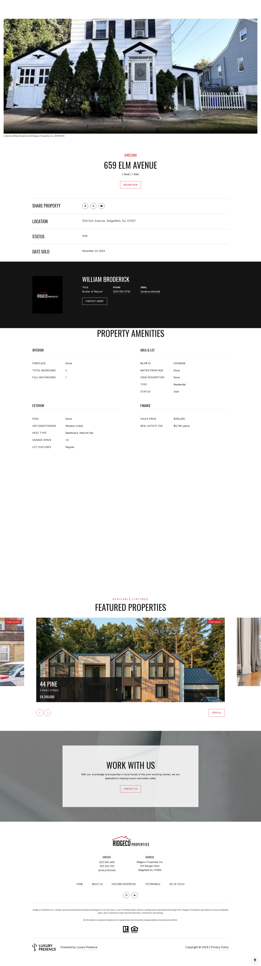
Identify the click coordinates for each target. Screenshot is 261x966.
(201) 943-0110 (107, 866)
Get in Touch (176, 884)
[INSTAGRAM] (126, 895)
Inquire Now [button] (131, 184)
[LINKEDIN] (135, 895)
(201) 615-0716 (121, 291)
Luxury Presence (86, 947)
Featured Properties (124, 884)
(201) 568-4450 (107, 862)
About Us (97, 884)
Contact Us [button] (130, 789)
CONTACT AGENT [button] (95, 301)
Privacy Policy (220, 947)
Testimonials (152, 884)
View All (216, 712)
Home (80, 884)
